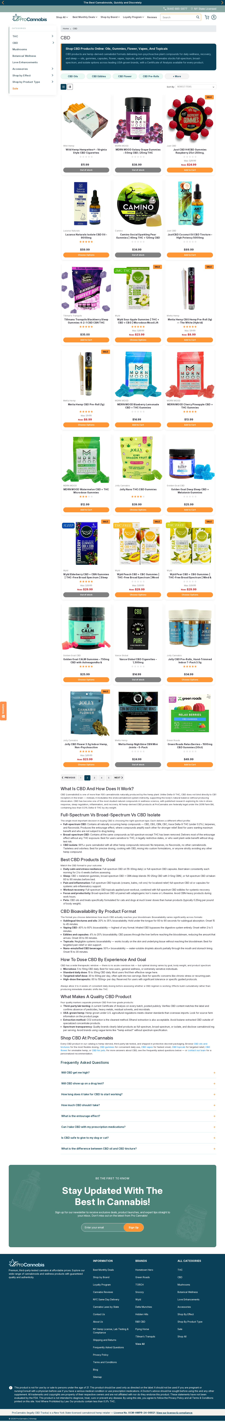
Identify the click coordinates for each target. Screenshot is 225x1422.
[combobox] (180, 17)
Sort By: (171, 86)
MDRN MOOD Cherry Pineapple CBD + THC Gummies (190, 406)
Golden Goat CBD (175, 485)
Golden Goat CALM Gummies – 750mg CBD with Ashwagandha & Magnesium (86, 662)
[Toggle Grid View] (63, 87)
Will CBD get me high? (75, 1072)
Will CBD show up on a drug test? (82, 1083)
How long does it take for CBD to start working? (92, 1094)
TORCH (139, 1284)
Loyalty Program (132, 17)
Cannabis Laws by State (106, 1306)
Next (222, 2)
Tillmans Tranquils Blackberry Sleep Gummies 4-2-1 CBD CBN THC (86, 321)
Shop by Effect (22, 75)
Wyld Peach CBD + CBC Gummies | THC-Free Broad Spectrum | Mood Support (138, 577)
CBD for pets (98, 1050)
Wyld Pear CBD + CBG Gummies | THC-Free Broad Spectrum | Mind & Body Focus (190, 577)
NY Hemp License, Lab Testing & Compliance (110, 1331)
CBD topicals (178, 1047)
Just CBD (171, 146)
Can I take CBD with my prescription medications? (93, 1126)
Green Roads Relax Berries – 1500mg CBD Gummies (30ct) (190, 746)
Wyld (117, 315)
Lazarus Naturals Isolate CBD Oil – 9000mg (86, 236)
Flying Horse (142, 1329)
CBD (15, 42)
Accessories (20, 68)
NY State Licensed (205, 8)
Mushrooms (20, 49)
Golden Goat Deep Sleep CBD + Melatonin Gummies (190, 491)
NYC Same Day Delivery (106, 1299)
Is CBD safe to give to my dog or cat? (85, 1137)
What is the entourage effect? (80, 1116)
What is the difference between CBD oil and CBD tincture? (99, 1148)
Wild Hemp (68, 146)
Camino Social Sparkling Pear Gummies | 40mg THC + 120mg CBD (138, 236)
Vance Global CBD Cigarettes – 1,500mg (138, 661)
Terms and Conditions (105, 1362)
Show (3, 711)
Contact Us (99, 1314)
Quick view (86, 140)
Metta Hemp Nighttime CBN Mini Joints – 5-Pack (138, 746)
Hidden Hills (141, 1314)
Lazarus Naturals (71, 230)
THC (15, 36)
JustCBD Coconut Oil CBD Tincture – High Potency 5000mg (190, 236)
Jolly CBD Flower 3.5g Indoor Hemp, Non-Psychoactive (86, 746)
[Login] (213, 17)
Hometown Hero (144, 1269)
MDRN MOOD (121, 146)
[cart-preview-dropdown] (206, 17)
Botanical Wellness (24, 55)
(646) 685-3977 (177, 8)
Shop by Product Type (26, 81)
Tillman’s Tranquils (72, 315)
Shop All (61, 17)
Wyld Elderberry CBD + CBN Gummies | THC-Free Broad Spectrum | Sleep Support (86, 577)
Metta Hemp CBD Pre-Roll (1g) (86, 404)
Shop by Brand (109, 17)
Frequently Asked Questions (108, 1347)
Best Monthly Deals (84, 17)
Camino (119, 230)
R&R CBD (140, 1321)
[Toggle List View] (70, 87)
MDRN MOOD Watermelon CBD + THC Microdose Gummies (86, 491)
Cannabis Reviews (103, 1292)
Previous (3, 2)
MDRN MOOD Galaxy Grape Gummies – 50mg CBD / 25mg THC (138, 151)
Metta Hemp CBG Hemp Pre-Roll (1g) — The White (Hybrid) (190, 321)
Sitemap (97, 1377)
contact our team (197, 1050)
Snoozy (139, 1292)
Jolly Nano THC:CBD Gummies (138, 489)
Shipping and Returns (104, 1340)
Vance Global (121, 655)
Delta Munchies (143, 1306)
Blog (95, 1369)
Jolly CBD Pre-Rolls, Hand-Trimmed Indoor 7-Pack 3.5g (190, 661)
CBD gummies (107, 1047)
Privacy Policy (100, 1354)
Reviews (152, 17)
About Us (98, 1321)
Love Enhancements (25, 62)
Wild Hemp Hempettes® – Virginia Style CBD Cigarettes (86, 151)
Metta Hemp (173, 315)
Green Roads (173, 740)
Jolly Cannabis (122, 485)
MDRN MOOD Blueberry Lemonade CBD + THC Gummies (138, 406)
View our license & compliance (174, 1412)
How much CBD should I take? (80, 1105)
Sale (15, 88)
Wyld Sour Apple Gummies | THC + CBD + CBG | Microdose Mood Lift (138, 321)
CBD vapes (147, 1047)
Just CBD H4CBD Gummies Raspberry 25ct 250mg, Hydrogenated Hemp (190, 152)
